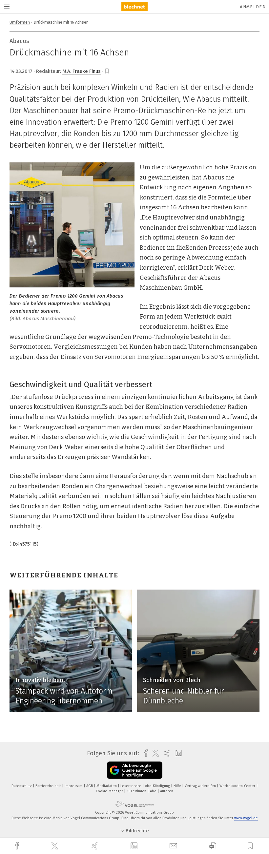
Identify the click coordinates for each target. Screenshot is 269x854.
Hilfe (178, 786)
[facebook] (17, 846)
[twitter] (55, 846)
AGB (90, 786)
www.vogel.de (246, 818)
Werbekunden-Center (237, 786)
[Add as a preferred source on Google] (134, 770)
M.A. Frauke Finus (81, 71)
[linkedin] (135, 846)
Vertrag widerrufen (201, 786)
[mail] (174, 846)
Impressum (74, 786)
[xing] (95, 846)
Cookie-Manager (110, 791)
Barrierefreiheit (48, 786)
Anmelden (253, 7)
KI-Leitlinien (137, 791)
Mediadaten (107, 786)
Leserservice (131, 786)
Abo (153, 791)
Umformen (20, 22)
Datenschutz (22, 786)
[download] (213, 846)
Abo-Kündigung (158, 786)
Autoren (166, 791)
